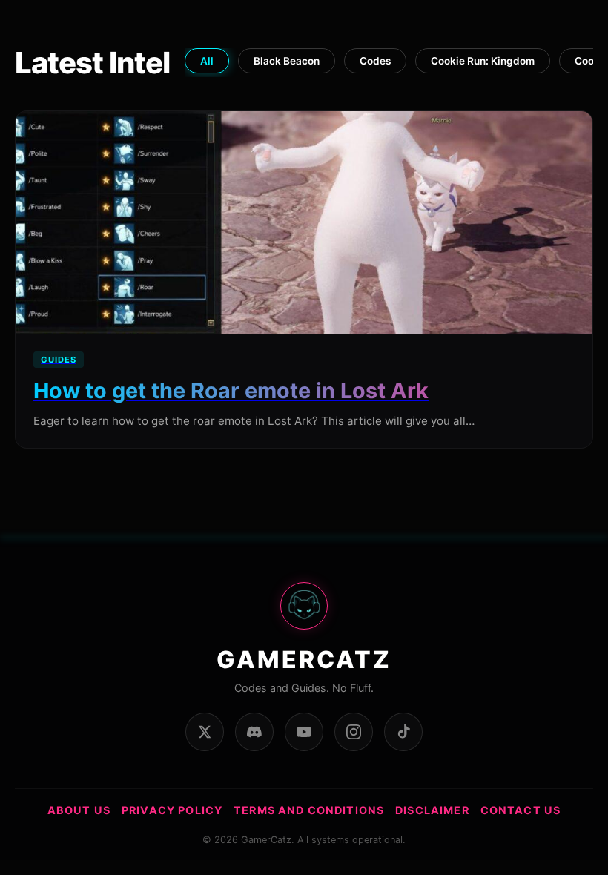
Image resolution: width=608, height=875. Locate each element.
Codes (375, 61)
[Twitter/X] (204, 732)
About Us (78, 810)
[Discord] (254, 732)
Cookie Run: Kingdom (483, 61)
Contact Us (520, 810)
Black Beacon (287, 61)
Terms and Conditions (309, 810)
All (207, 61)
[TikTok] (403, 732)
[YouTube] (304, 732)
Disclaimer (432, 810)
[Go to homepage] (304, 613)
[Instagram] (353, 732)
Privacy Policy (172, 810)
